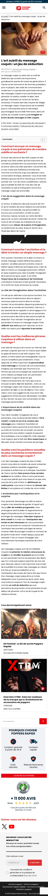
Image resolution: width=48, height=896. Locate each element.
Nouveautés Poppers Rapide (24, 69)
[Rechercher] (43, 721)
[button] (3, 7)
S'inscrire (34, 862)
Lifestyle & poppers (24, 889)
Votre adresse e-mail (14, 856)
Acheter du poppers (24, 775)
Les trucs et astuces (35, 887)
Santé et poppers (31, 884)
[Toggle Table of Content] (41, 140)
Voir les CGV (30, 875)
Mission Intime (33, 534)
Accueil (4, 16)
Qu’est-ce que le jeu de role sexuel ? (29, 123)
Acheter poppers (15, 884)
